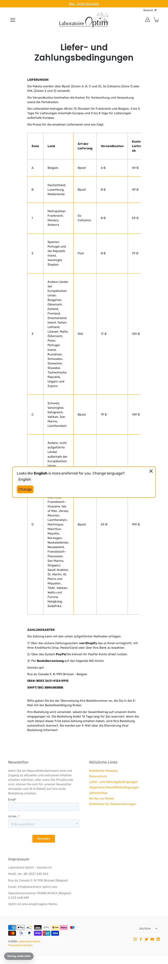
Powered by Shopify (20, 945)
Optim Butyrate (88, 4)
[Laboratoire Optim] (84, 19)
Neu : (73, 4)
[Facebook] (141, 939)
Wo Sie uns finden (101, 798)
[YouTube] (152, 939)
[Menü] (12, 20)
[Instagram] (135, 939)
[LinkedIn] (158, 939)
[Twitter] (146, 939)
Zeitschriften (98, 793)
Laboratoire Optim (29, 941)
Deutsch (145, 928)
